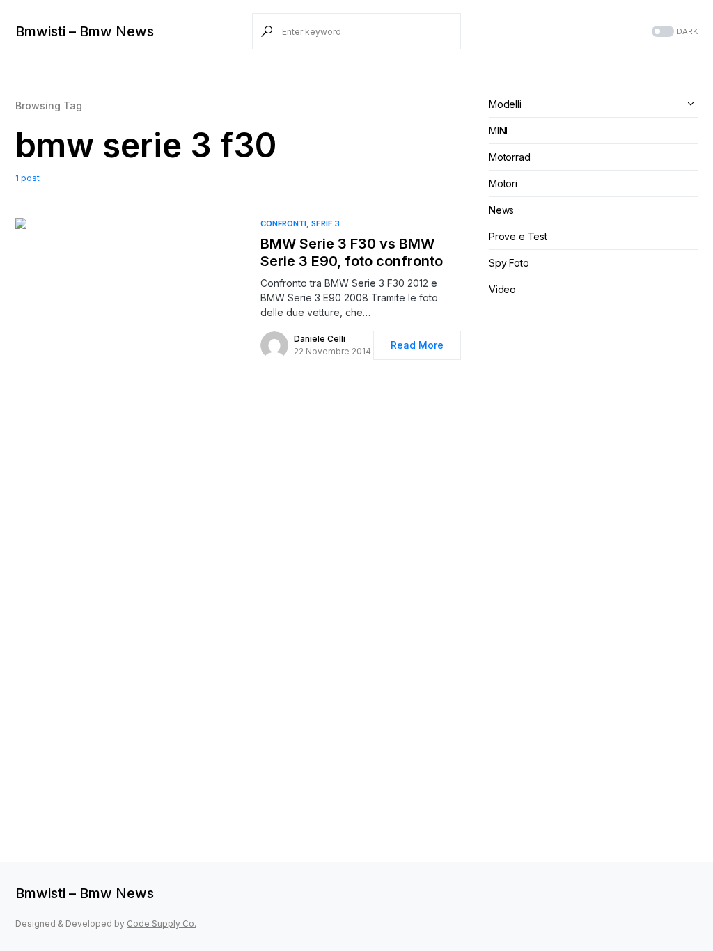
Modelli (505, 104)
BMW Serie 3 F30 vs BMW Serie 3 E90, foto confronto (351, 252)
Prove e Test (518, 236)
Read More (417, 345)
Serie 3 (325, 223)
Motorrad (510, 157)
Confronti (283, 223)
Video (502, 289)
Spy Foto (509, 263)
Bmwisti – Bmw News (84, 31)
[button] (673, 32)
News (501, 210)
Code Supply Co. (161, 923)
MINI (498, 130)
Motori (503, 183)
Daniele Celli (319, 338)
